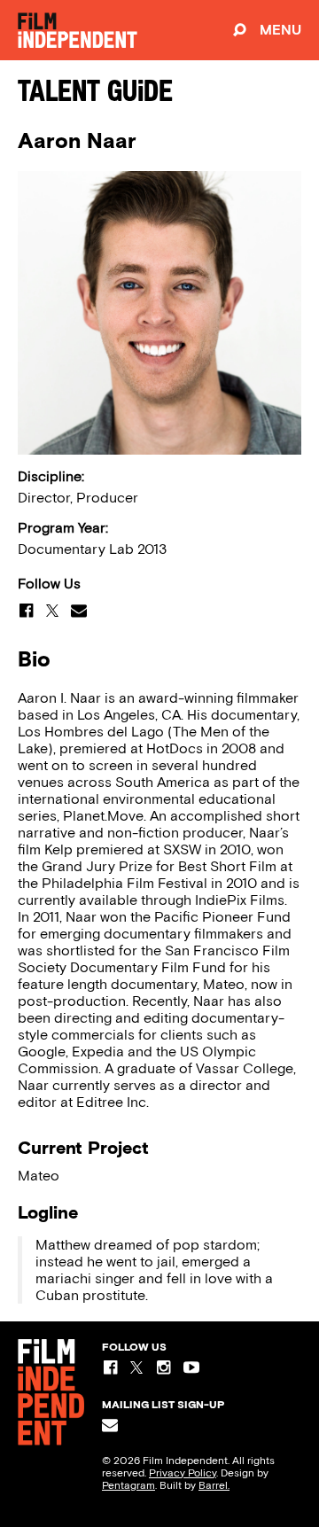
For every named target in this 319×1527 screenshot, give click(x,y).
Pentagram (128, 1485)
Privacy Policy (182, 1473)
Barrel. (214, 1485)
